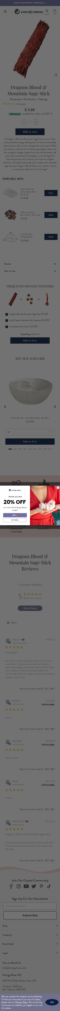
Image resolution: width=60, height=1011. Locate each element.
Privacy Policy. (22, 1002)
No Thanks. (15, 520)
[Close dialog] (58, 487)
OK (52, 1002)
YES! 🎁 (15, 515)
